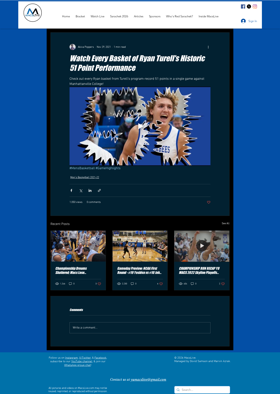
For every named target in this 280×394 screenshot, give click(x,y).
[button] (208, 16)
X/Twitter (85, 358)
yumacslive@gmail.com (148, 380)
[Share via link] (99, 190)
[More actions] (208, 47)
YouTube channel (81, 361)
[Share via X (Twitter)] (80, 190)
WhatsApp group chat (77, 365)
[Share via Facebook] (71, 190)
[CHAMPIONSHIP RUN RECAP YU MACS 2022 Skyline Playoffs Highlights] (201, 246)
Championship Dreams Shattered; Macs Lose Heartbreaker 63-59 (70, 270)
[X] (249, 6)
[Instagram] (255, 6)
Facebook (100, 358)
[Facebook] (243, 6)
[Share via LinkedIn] (90, 190)
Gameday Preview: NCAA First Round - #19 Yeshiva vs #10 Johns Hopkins (140, 270)
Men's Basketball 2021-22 (84, 177)
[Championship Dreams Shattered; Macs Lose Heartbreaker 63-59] (78, 246)
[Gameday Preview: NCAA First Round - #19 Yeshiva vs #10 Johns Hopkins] (140, 246)
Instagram (71, 358)
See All (226, 223)
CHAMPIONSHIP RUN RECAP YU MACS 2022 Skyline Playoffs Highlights (199, 270)
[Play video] (140, 126)
